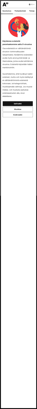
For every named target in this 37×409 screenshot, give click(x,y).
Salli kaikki (18, 104)
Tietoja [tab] (31, 11)
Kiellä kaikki (17, 115)
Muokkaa (17, 109)
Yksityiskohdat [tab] (20, 11)
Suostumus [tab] (6, 11)
